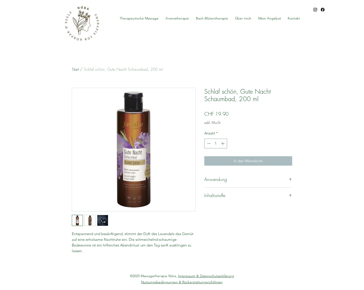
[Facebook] (322, 9)
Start (75, 69)
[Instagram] (315, 9)
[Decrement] (208, 143)
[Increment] (223, 143)
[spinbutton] (216, 143)
